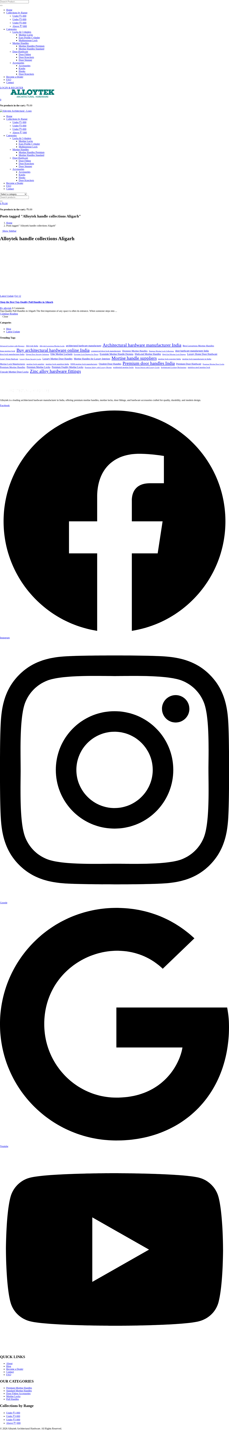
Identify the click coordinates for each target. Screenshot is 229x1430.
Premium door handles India (149, 363)
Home (9, 10)
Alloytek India (32, 346)
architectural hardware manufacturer (83, 345)
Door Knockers (26, 57)
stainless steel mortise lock (199, 367)
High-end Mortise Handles (148, 354)
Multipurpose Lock (28, 40)
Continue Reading (9, 313)
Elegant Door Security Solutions (37, 354)
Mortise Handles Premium (31, 46)
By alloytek (5, 308)
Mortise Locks (26, 34)
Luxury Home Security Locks (30, 359)
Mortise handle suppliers (134, 358)
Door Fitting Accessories (18, 1393)
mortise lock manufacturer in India (196, 359)
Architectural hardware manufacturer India (142, 344)
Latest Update (7, 296)
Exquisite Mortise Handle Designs (116, 354)
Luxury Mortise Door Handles (57, 358)
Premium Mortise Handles (12, 367)
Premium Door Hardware (188, 364)
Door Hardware (20, 51)
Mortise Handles (20, 43)
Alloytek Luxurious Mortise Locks (52, 346)
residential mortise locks (123, 367)
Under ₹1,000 (19, 16)
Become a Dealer (14, 77)
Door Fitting (25, 54)
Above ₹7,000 (19, 26)
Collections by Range (16, 12)
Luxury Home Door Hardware (202, 354)
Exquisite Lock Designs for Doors (86, 354)
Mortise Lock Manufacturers (12, 364)
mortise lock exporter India (169, 359)
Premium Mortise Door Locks (213, 364)
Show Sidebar (9, 231)
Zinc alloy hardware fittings (55, 371)
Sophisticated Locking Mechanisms (173, 367)
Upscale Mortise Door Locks (14, 371)
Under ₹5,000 (19, 22)
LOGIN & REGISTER (11, 87)
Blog (8, 329)
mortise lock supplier (35, 364)
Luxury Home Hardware (9, 359)
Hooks (22, 71)
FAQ (8, 79)
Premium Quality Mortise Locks (67, 367)
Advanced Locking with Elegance (12, 346)
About (9, 1363)
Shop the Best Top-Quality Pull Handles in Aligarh (26, 302)
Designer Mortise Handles (135, 351)
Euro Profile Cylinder (29, 37)
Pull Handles (12, 1399)
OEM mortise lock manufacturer (83, 364)
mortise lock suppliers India (57, 364)
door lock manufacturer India (12, 354)
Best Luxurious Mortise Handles (198, 346)
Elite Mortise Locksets (61, 354)
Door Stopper (25, 60)
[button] (0, 99)
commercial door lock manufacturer (106, 351)
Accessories (18, 62)
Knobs (22, 68)
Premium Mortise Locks (38, 367)
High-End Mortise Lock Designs (174, 354)
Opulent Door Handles (110, 364)
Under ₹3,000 (19, 19)
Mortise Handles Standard (31, 48)
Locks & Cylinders (21, 32)
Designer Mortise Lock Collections (161, 351)
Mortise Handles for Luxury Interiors (92, 358)
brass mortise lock (7, 351)
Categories (11, 29)
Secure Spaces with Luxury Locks (147, 367)
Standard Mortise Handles (19, 1390)
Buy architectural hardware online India (53, 350)
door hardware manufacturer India (192, 350)
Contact (10, 82)
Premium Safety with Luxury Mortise (98, 367)
